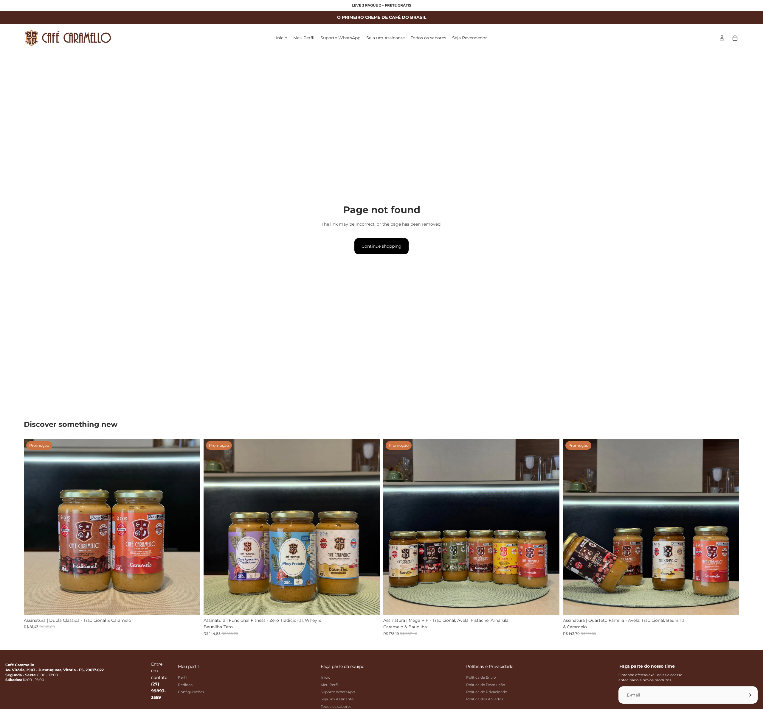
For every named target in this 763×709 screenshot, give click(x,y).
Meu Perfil (330, 685)
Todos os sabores (336, 706)
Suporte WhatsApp (338, 692)
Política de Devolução (485, 685)
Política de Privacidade (486, 692)
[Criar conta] (749, 695)
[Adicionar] (190, 605)
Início (326, 677)
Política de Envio (481, 677)
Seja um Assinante (337, 699)
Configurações (191, 692)
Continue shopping (381, 246)
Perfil (182, 677)
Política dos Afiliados (484, 699)
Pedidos (185, 685)
